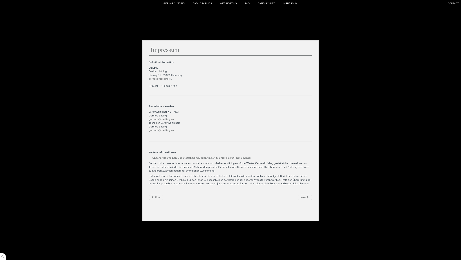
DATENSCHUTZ (266, 3)
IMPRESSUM (290, 3)
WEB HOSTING (228, 3)
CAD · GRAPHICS (202, 3)
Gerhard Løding (174, 3)
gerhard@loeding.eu (160, 78)
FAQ (247, 3)
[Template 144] (230, 20)
